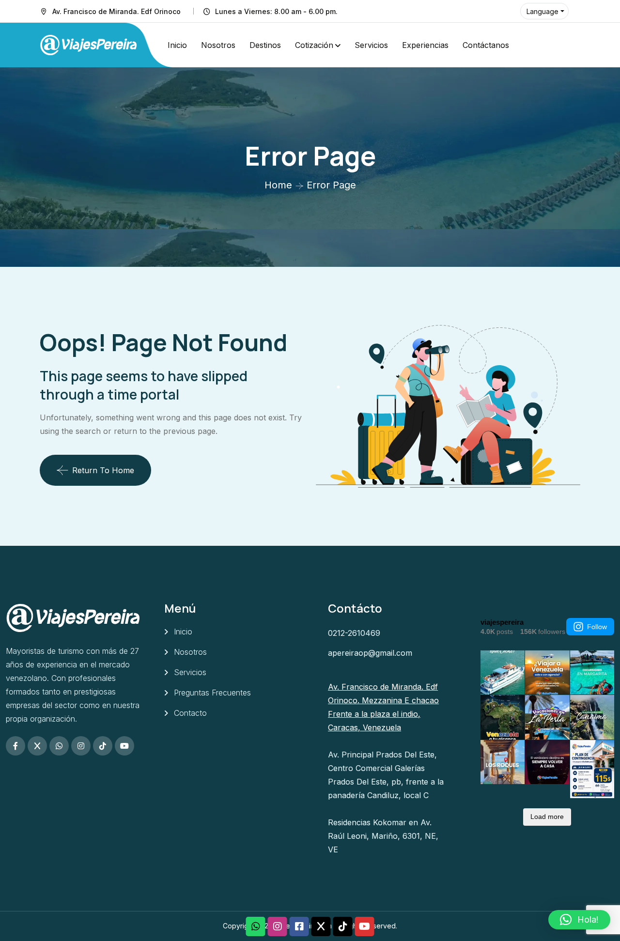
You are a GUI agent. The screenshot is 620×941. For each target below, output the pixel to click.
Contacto (190, 713)
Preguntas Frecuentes (212, 692)
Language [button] (542, 11)
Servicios (371, 45)
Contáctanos (486, 45)
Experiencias (425, 45)
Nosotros (218, 45)
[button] (579, 919)
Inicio (177, 45)
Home (278, 185)
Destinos (265, 45)
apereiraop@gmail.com (370, 653)
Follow (597, 627)
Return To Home (103, 470)
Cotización (314, 45)
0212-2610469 (354, 633)
